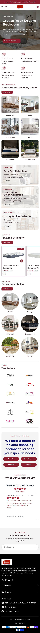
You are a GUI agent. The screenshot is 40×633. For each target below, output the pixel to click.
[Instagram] (6, 580)
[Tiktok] (12, 580)
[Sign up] (36, 547)
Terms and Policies (20, 623)
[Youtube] (9, 580)
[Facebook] (2, 580)
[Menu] (2, 7)
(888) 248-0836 (11, 607)
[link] (20, 516)
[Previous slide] (3, 30)
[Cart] (38, 7)
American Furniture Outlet (23, 619)
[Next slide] (37, 30)
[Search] (6, 7)
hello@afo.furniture (11, 611)
